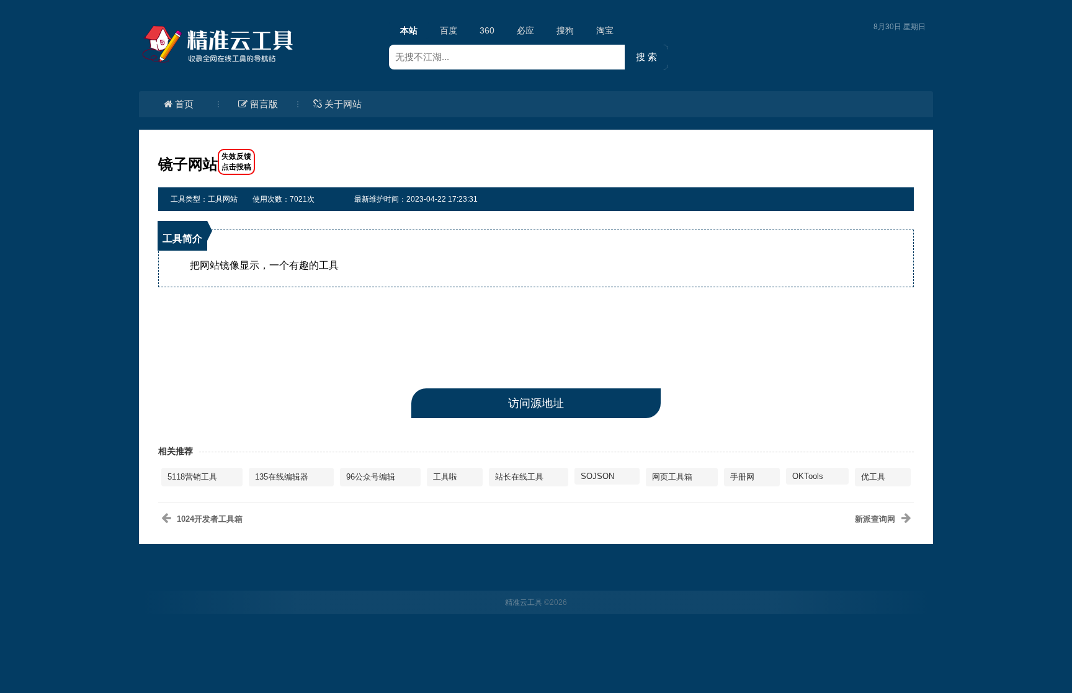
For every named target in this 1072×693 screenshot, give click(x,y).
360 (487, 30)
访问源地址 (536, 403)
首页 (184, 104)
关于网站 (343, 104)
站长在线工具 (519, 476)
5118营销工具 (192, 476)
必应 (525, 30)
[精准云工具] (219, 44)
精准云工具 (523, 602)
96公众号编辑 (370, 476)
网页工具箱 (672, 476)
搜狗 (565, 30)
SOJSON (597, 476)
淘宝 (605, 30)
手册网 (742, 476)
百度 (448, 30)
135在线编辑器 (281, 476)
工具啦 (445, 476)
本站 (409, 30)
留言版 (264, 104)
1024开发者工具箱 (210, 519)
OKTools (807, 476)
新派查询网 (875, 519)
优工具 (873, 476)
